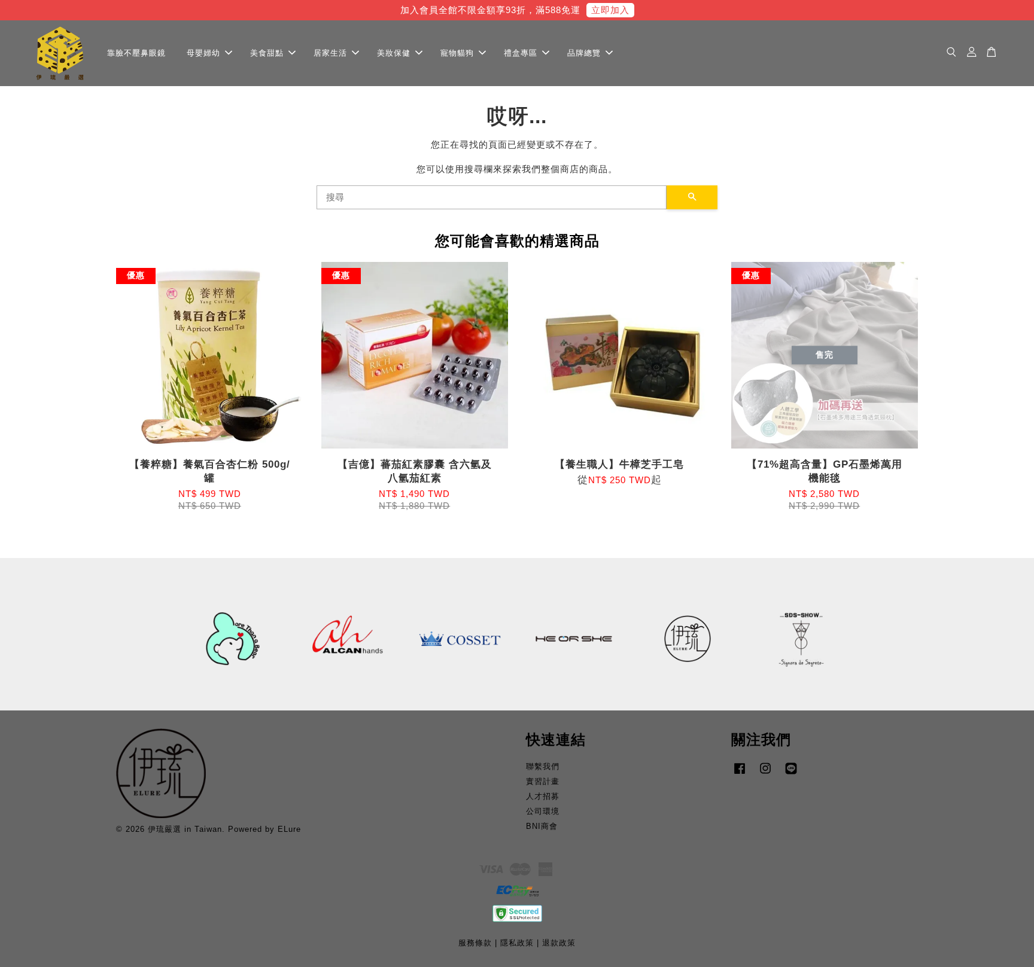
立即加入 (610, 10)
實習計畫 (542, 781)
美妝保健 (393, 52)
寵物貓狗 (457, 52)
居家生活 (330, 52)
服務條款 (475, 942)
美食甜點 (267, 52)
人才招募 (542, 796)
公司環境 (542, 811)
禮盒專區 (520, 52)
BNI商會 (542, 826)
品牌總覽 (584, 52)
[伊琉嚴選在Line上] (791, 774)
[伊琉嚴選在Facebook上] (739, 774)
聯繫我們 (542, 766)
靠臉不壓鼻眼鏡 (136, 52)
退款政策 (559, 942)
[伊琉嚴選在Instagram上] (765, 774)
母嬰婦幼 (203, 52)
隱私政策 (517, 942)
